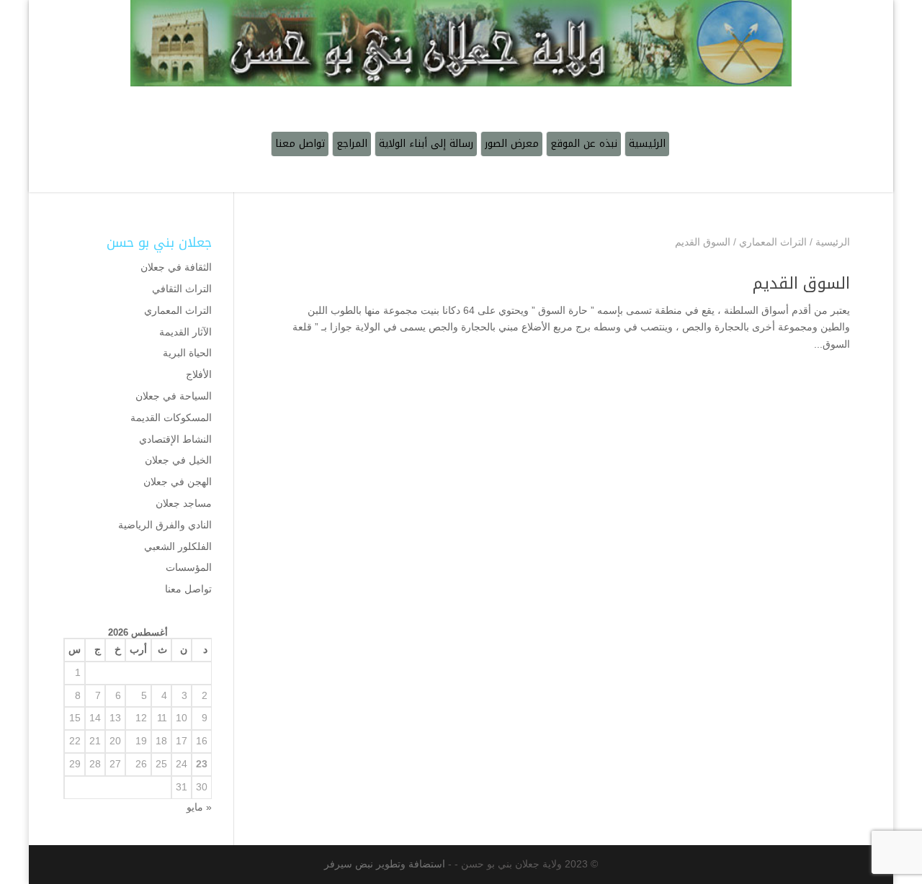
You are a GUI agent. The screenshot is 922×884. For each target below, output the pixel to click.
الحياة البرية (187, 352)
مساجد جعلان (184, 503)
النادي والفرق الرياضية (165, 525)
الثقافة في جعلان (176, 267)
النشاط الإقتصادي (175, 439)
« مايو (199, 807)
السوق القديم (801, 284)
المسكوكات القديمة (171, 417)
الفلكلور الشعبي (178, 546)
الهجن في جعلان (177, 481)
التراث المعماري (178, 310)
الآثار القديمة (185, 332)
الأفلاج (199, 374)
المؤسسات (189, 567)
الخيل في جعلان (178, 460)
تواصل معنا (188, 589)
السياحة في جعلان (173, 396)
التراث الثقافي (182, 288)
